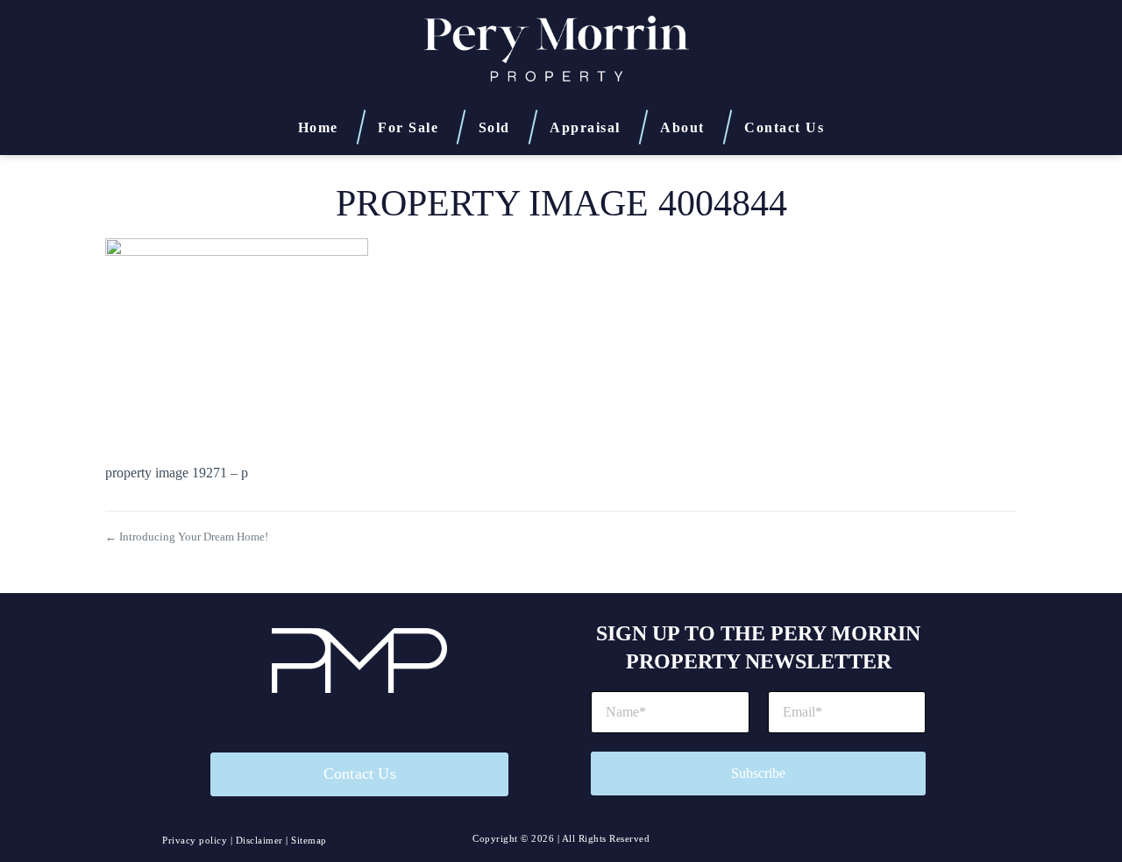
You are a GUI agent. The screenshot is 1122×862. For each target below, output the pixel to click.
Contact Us (784, 127)
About (682, 126)
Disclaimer (259, 840)
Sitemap (309, 840)
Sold (494, 126)
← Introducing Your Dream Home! (186, 536)
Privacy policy (194, 840)
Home (318, 126)
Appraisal (585, 126)
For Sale (408, 126)
